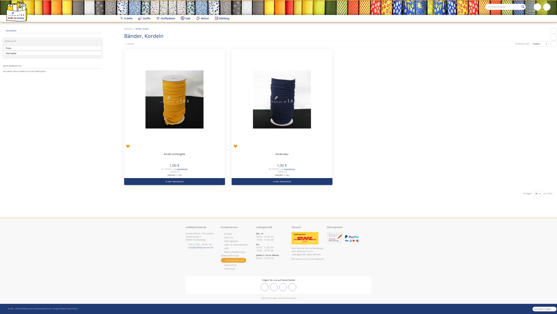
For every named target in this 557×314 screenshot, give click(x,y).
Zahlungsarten (231, 241)
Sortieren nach (522, 43)
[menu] (337, 18)
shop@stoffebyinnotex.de (200, 247)
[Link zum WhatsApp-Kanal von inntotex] (292, 287)
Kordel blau (282, 154)
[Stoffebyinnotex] (17, 11)
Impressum (229, 268)
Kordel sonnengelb (174, 154)
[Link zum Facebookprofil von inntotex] (264, 287)
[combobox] (505, 7)
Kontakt (228, 233)
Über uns (228, 237)
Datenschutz (230, 265)
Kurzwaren (11, 30)
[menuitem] (126, 18)
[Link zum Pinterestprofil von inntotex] (283, 287)
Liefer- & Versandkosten (236, 244)
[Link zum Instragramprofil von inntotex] (274, 287)
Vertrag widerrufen (235, 260)
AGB (226, 248)
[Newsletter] (553, 44)
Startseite (128, 29)
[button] (128, 146)
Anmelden (537, 7)
